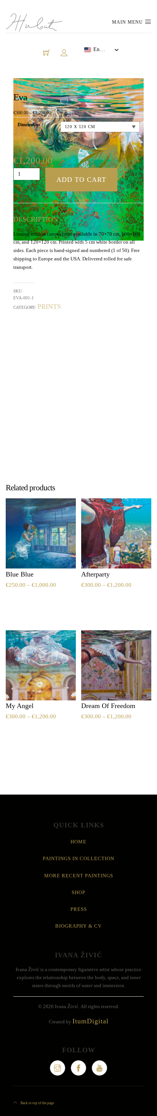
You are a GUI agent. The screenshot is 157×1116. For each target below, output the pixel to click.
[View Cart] (46, 52)
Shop (78, 892)
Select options (32, 602)
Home (78, 842)
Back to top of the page (37, 1103)
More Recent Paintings (78, 875)
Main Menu (128, 22)
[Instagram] (57, 1068)
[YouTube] (99, 1068)
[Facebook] (78, 1068)
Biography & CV (78, 926)
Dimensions (29, 124)
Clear (67, 137)
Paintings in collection (78, 858)
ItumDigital (90, 1021)
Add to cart (81, 179)
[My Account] (64, 52)
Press (78, 909)
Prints (49, 306)
